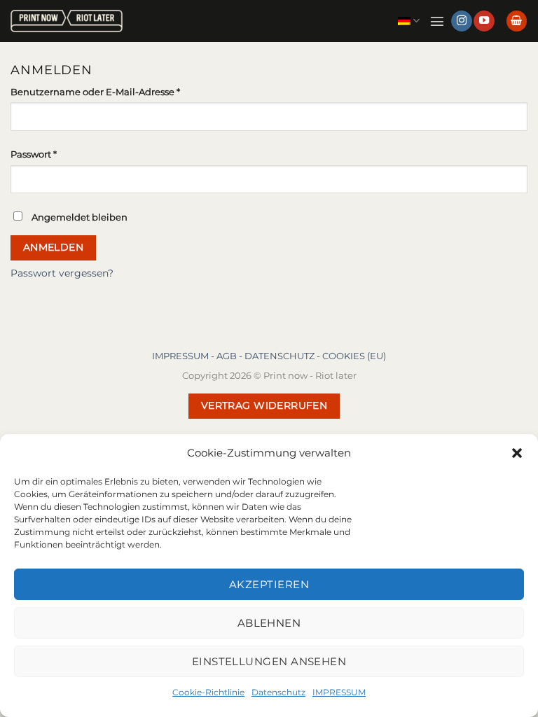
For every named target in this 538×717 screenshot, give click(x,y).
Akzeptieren (269, 584)
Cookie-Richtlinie (208, 692)
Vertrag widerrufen (264, 405)
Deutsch (409, 20)
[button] (517, 453)
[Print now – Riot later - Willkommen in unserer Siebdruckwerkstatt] (67, 21)
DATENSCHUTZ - (283, 355)
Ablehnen (269, 622)
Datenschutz (278, 692)
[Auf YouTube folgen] (484, 21)
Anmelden (53, 247)
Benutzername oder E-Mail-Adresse (122, 91)
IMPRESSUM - (184, 355)
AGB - (230, 355)
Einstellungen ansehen (269, 661)
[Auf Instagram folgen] (461, 21)
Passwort (60, 154)
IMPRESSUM (339, 692)
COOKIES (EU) (354, 355)
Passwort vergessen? (62, 273)
